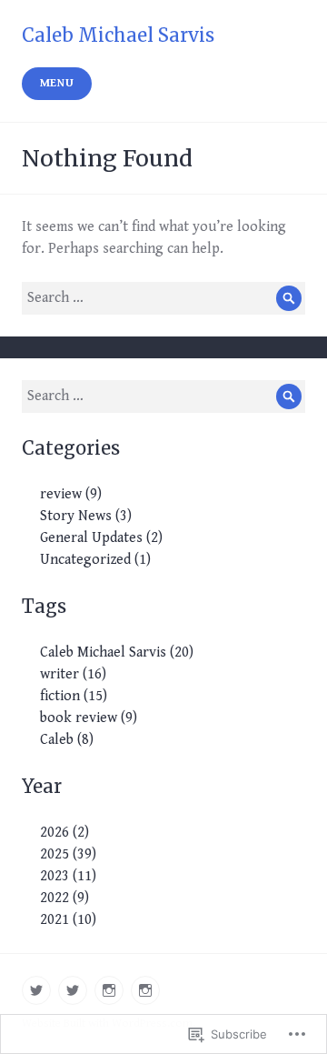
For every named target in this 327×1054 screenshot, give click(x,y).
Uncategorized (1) (95, 559)
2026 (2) (64, 832)
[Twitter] (36, 990)
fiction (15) (73, 696)
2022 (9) (64, 898)
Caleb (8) (67, 739)
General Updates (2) (101, 538)
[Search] (288, 298)
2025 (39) (68, 854)
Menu (57, 83)
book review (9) (88, 718)
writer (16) (73, 674)
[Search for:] (163, 297)
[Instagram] (109, 990)
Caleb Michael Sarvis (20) (116, 652)
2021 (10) (68, 920)
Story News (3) (86, 516)
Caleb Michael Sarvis (118, 35)
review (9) (71, 494)
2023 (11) (68, 876)
